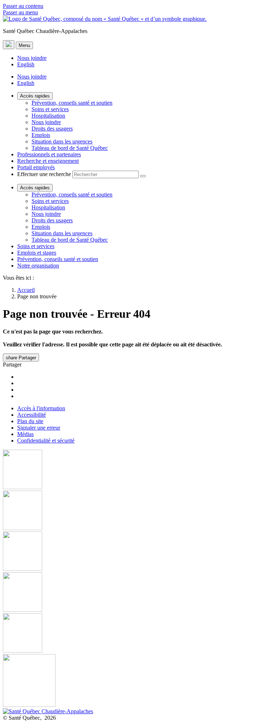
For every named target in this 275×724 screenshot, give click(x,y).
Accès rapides (35, 96)
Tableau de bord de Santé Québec (70, 148)
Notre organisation (38, 265)
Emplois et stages (36, 253)
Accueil (26, 290)
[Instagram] (137, 511)
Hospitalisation (48, 116)
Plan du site (30, 421)
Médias (25, 434)
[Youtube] (137, 551)
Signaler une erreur (38, 428)
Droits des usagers (52, 129)
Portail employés (36, 167)
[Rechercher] (143, 176)
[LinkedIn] (137, 633)
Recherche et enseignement (48, 161)
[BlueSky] (137, 681)
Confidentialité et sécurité (45, 440)
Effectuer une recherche (44, 174)
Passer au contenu (23, 6)
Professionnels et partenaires (49, 154)
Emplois (41, 135)
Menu (24, 45)
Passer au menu (20, 12)
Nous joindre (32, 58)
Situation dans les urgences (62, 141)
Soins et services (50, 109)
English (25, 64)
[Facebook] (137, 470)
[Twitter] (137, 592)
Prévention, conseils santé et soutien (72, 103)
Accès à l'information (41, 408)
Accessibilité (31, 415)
